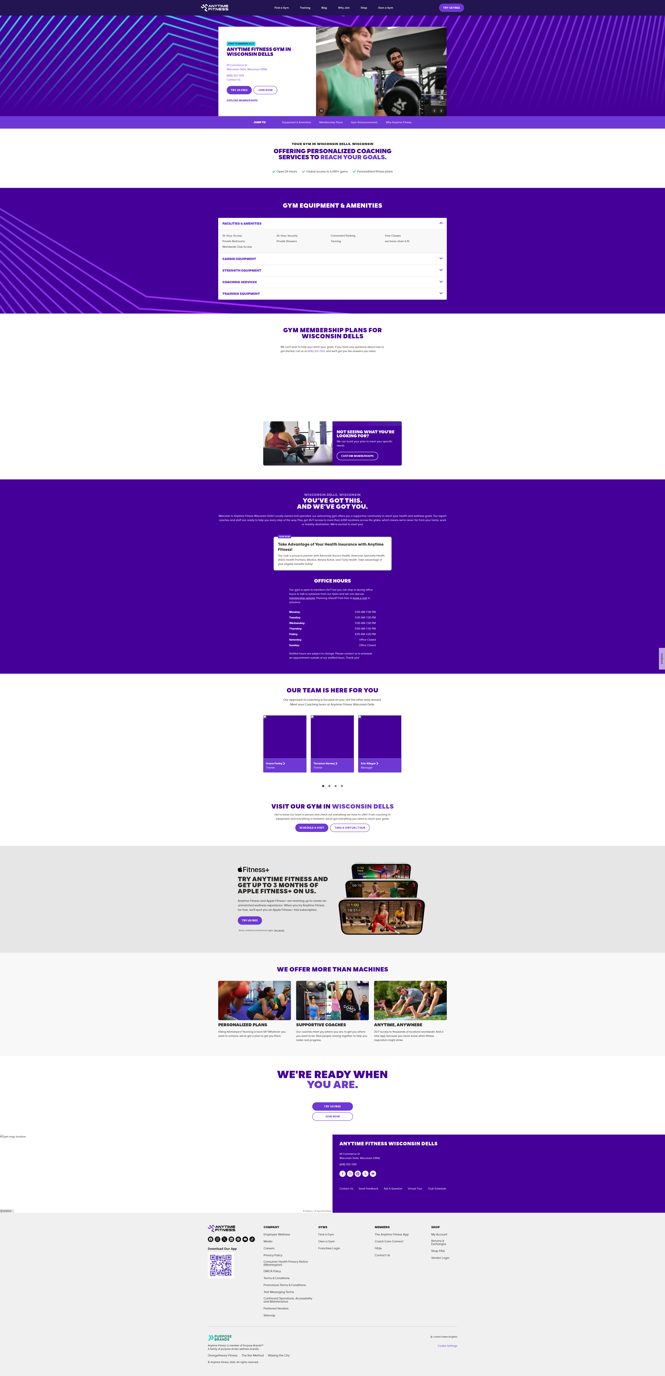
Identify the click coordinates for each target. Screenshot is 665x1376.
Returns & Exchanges (438, 1242)
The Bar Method (253, 1355)
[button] (434, 111)
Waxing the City (279, 1355)
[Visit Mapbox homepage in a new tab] (7, 1211)
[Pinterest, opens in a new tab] (238, 1239)
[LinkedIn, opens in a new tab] (231, 1239)
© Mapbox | (308, 1211)
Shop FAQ (438, 1251)
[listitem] (285, 743)
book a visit (360, 598)
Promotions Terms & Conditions (285, 1285)
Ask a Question (393, 1188)
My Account (439, 1234)
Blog (324, 7)
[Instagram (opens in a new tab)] (350, 1174)
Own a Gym (385, 7)
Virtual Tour (415, 1188)
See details (279, 930)
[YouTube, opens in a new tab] (245, 1239)
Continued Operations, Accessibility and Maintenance (288, 1300)
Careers (269, 1248)
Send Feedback (368, 1188)
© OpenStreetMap (322, 1211)
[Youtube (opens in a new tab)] (373, 1174)
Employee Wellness (277, 1234)
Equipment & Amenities (296, 122)
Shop (364, 7)
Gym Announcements (364, 122)
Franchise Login (329, 1248)
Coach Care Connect (389, 1241)
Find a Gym (281, 7)
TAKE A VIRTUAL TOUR (350, 827)
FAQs (378, 1248)
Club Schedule (437, 1188)
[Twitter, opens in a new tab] (224, 1239)
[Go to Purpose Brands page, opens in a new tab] (220, 1338)
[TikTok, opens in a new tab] (252, 1239)
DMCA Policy (272, 1271)
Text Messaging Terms (279, 1292)
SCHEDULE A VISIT (311, 827)
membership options (302, 598)
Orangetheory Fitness (222, 1355)
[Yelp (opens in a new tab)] (365, 1174)
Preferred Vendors (276, 1308)
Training (305, 7)
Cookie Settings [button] (447, 1345)
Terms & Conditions (277, 1278)
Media (268, 1241)
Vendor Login (440, 1258)
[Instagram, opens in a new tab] (217, 1239)
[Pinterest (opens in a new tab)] (358, 1174)
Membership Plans (331, 122)
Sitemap (269, 1315)
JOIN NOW (265, 90)
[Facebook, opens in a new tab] (210, 1239)
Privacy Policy (273, 1255)
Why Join (344, 7)
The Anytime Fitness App (392, 1234)
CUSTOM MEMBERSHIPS (357, 456)
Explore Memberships (242, 100)
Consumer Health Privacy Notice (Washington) (286, 1263)
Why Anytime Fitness (398, 122)
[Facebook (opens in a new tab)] (342, 1174)
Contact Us (233, 79)
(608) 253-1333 (235, 75)
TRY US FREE (451, 7)
